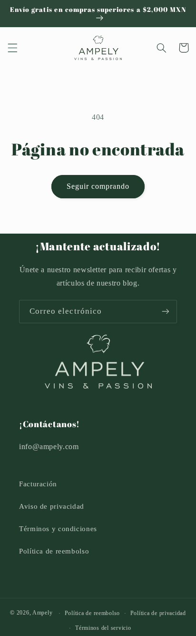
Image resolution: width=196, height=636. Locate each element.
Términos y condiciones (58, 529)
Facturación (38, 484)
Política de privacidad (158, 613)
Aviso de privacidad (51, 506)
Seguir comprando (98, 186)
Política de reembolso (54, 551)
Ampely (42, 613)
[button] (12, 48)
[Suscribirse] (165, 311)
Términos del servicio (103, 628)
